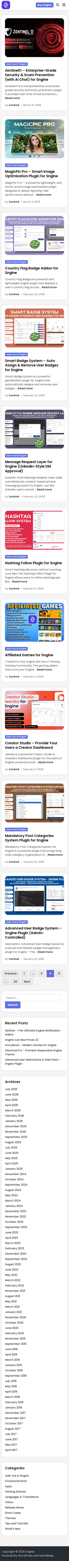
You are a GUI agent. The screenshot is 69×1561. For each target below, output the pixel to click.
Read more (12, 98)
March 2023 (12, 1243)
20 (15, 982)
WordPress (25, 1556)
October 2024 (14, 1179)
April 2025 (11, 1163)
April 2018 (11, 1392)
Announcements (16, 1481)
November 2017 (15, 1418)
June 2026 (11, 1094)
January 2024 (14, 1206)
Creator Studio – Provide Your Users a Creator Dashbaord (31, 745)
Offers (9, 1502)
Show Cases (13, 1513)
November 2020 (15, 1317)
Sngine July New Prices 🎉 (22, 1040)
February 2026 (14, 1116)
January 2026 (14, 1121)
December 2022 (15, 1254)
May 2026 (11, 1100)
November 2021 (15, 1291)
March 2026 (13, 1110)
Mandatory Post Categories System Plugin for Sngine (29, 838)
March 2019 (12, 1360)
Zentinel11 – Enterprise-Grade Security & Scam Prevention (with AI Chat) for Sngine (30, 75)
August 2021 (12, 1296)
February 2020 (14, 1333)
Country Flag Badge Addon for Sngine (31, 270)
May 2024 (11, 1195)
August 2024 (13, 1190)
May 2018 (11, 1386)
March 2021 (12, 1307)
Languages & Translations (22, 1497)
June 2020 (11, 1328)
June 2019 (11, 1349)
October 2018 (14, 1370)
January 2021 (13, 1312)
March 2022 (12, 1280)
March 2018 (12, 1397)
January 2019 (13, 1365)
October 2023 (14, 1222)
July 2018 (11, 1381)
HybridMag (46, 1556)
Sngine (29, 1552)
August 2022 (13, 1264)
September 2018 (16, 1376)
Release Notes (14, 1507)
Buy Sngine (45, 5)
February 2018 (14, 1402)
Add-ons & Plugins (16, 64)
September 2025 (16, 1137)
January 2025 (14, 1169)
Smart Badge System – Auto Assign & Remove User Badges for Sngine (31, 365)
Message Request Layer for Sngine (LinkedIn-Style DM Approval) (28, 466)
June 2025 (11, 1153)
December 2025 (15, 1126)
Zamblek (14, 105)
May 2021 (11, 1301)
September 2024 (16, 1185)
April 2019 (11, 1354)
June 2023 (11, 1232)
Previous (11, 973)
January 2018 (13, 1407)
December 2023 (15, 1211)
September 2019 (15, 1344)
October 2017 (14, 1423)
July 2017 (11, 1434)
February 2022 (14, 1285)
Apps (8, 1486)
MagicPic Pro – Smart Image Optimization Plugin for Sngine (31, 173)
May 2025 (11, 1158)
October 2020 (14, 1323)
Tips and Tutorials (16, 1523)
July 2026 (11, 1089)
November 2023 (15, 1216)
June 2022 (11, 1270)
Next (27, 982)
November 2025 (15, 1132)
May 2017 (11, 1445)
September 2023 (16, 1227)
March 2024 (13, 1201)
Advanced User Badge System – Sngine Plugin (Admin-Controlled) (33, 933)
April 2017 (11, 1450)
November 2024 (15, 1174)
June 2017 (11, 1439)
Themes (10, 1518)
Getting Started (15, 1492)
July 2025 (11, 1147)
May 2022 (11, 1275)
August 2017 (12, 1429)
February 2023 (14, 1248)
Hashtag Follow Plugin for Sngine (33, 563)
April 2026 (11, 1105)
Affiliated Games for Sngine (29, 655)
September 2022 (16, 1259)
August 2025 (13, 1142)
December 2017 (15, 1413)
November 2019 (15, 1338)
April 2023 (11, 1238)
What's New (12, 1529)
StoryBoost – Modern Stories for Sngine (30, 1045)
